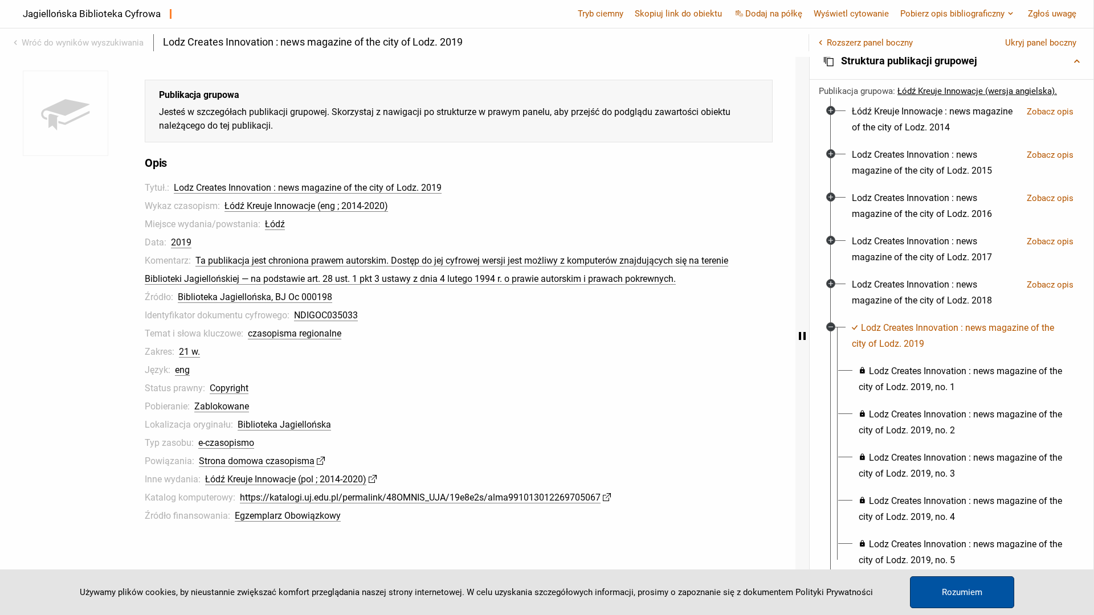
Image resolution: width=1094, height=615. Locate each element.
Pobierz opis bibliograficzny (952, 14)
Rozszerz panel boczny (870, 43)
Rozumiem (962, 592)
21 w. (189, 351)
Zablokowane (221, 406)
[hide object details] (802, 336)
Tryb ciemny (600, 14)
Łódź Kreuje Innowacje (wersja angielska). (977, 91)
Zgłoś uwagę (1052, 14)
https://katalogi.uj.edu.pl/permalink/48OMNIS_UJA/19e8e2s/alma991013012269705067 (420, 497)
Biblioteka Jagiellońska (284, 424)
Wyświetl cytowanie (851, 14)
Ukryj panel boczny (1040, 43)
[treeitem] (951, 119)
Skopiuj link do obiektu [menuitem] (678, 14)
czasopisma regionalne (294, 333)
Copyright (229, 388)
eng (182, 369)
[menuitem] (935, 119)
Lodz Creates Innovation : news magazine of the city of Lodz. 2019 (308, 187)
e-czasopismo (226, 442)
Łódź (275, 224)
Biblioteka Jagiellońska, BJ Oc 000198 (255, 297)
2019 (181, 242)
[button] (951, 61)
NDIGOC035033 (326, 315)
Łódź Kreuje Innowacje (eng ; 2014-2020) (306, 205)
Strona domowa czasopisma (257, 461)
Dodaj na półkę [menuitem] (773, 14)
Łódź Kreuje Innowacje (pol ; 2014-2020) (285, 479)
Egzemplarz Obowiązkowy (288, 515)
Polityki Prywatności (834, 592)
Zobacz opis (1050, 111)
